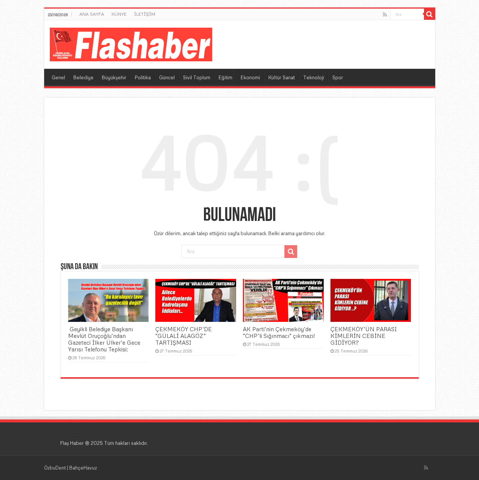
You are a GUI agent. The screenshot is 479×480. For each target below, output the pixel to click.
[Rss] (385, 14)
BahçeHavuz (83, 468)
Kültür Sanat (281, 77)
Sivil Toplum (196, 77)
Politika (143, 77)
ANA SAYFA (91, 14)
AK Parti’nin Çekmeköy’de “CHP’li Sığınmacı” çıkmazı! (279, 332)
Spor (337, 77)
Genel (58, 77)
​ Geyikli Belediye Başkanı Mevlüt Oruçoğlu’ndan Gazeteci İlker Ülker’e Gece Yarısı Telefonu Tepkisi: (104, 339)
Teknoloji (313, 77)
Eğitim (225, 77)
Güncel (167, 77)
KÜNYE (119, 14)
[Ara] (429, 14)
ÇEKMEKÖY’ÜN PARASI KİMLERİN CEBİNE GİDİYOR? (363, 336)
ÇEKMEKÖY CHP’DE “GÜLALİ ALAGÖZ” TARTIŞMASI (183, 336)
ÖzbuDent (55, 468)
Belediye (83, 77)
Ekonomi (250, 77)
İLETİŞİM (144, 14)
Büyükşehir (114, 77)
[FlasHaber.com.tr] (131, 43)
